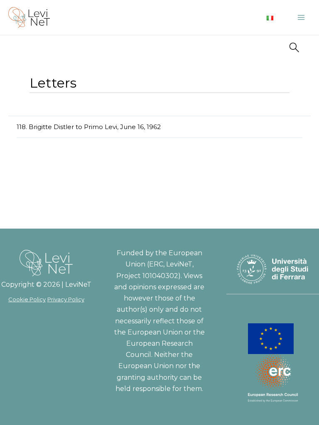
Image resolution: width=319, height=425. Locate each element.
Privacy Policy (65, 299)
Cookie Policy (27, 299)
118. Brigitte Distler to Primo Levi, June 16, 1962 (89, 127)
